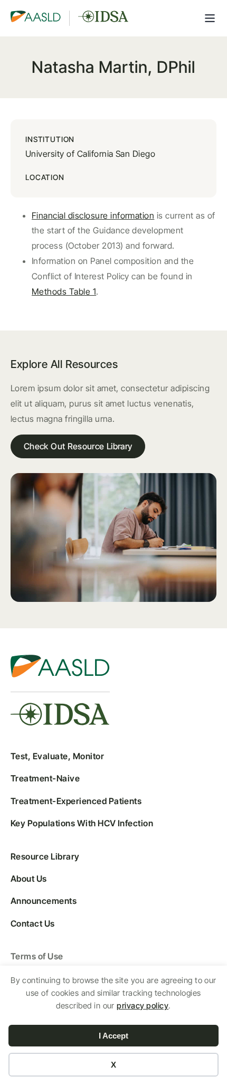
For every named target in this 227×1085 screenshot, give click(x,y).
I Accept (113, 1035)
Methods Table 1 (64, 291)
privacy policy (142, 1006)
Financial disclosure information (93, 215)
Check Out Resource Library (78, 446)
